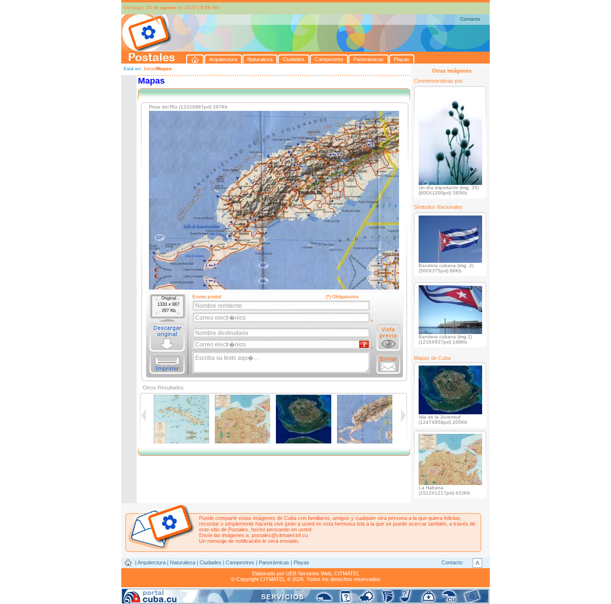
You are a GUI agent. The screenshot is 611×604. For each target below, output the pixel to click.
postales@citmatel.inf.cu (280, 535)
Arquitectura (151, 562)
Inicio (149, 68)
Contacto (470, 19)
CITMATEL (346, 573)
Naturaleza (182, 562)
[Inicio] (195, 59)
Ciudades (210, 562)
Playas (301, 562)
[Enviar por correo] (388, 364)
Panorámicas (274, 562)
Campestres (240, 562)
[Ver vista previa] (388, 337)
